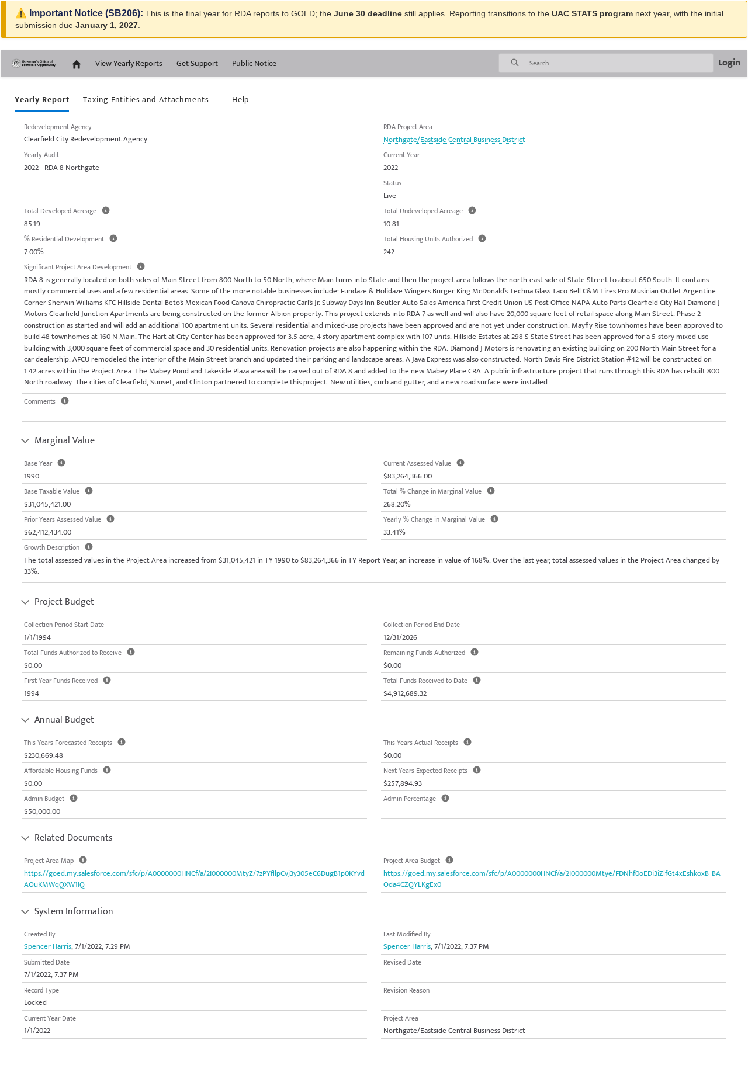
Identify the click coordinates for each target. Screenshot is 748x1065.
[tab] (42, 100)
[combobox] (621, 63)
